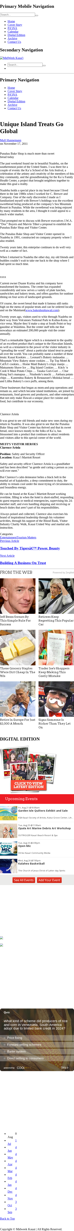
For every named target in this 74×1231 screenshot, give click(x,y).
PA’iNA (12, 28)
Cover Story (15, 24)
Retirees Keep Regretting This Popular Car (56, 620)
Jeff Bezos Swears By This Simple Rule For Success (15, 620)
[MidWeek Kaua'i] (11, 58)
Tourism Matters (26, 537)
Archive (12, 38)
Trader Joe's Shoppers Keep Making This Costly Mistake (54, 672)
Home (11, 21)
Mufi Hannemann (10, 140)
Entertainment (8, 537)
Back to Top (7, 1218)
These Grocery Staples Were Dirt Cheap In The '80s (17, 672)
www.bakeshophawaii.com (42, 310)
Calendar (13, 31)
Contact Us (14, 41)
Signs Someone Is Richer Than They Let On (55, 723)
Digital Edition (16, 35)
